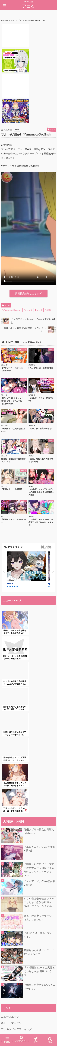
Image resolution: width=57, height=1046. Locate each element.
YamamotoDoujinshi (13, 310)
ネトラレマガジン (11, 1022)
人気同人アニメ (21, 1041)
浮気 (49, 310)
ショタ (29, 310)
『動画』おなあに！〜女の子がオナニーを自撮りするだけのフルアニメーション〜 (39, 869)
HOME (10, 583)
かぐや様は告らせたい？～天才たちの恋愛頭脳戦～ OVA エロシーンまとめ (39, 902)
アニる (28, 5)
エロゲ (7, 305)
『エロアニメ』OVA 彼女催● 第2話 (39, 848)
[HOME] (26, 566)
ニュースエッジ (10, 1016)
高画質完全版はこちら (27, 293)
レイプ (39, 310)
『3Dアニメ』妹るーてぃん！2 (38, 934)
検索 (50, 1042)
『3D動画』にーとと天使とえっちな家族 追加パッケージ (39, 971)
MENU (7, 1042)
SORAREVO (12, 586)
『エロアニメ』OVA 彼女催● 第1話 (39, 883)
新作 (36, 1042)
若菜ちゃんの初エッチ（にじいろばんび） (39, 952)
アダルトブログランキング (16, 1029)
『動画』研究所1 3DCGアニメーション (39, 986)
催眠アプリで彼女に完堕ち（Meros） (39, 831)
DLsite (46, 547)
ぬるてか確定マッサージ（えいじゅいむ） (38, 917)
